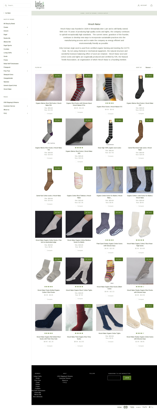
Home (82, 13)
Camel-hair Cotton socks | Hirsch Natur (48, 196)
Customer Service (9, 106)
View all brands (37, 396)
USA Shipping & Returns (11, 102)
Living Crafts (8, 53)
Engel (5, 34)
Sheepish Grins (8, 74)
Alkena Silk (7, 42)
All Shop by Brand (9, 23)
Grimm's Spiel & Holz (10, 85)
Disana (6, 27)
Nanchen (6, 82)
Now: (46, 110)
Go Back (8, 13)
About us (6, 110)
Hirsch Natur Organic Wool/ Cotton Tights (79, 290)
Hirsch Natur (7, 89)
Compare (49, 113)
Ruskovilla (7, 38)
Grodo (5, 56)
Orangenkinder (8, 78)
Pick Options (48, 84)
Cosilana (6, 49)
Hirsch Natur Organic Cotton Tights (109, 333)
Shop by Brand (91, 13)
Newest (148, 67)
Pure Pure (7, 71)
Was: (46, 108)
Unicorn (6, 31)
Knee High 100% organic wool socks (109, 148)
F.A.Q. (5, 113)
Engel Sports (8, 45)
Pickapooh (7, 67)
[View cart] (151, 5)
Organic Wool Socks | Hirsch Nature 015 (109, 107)
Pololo (6, 60)
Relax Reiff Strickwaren (37, 390)
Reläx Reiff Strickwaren (11, 64)
